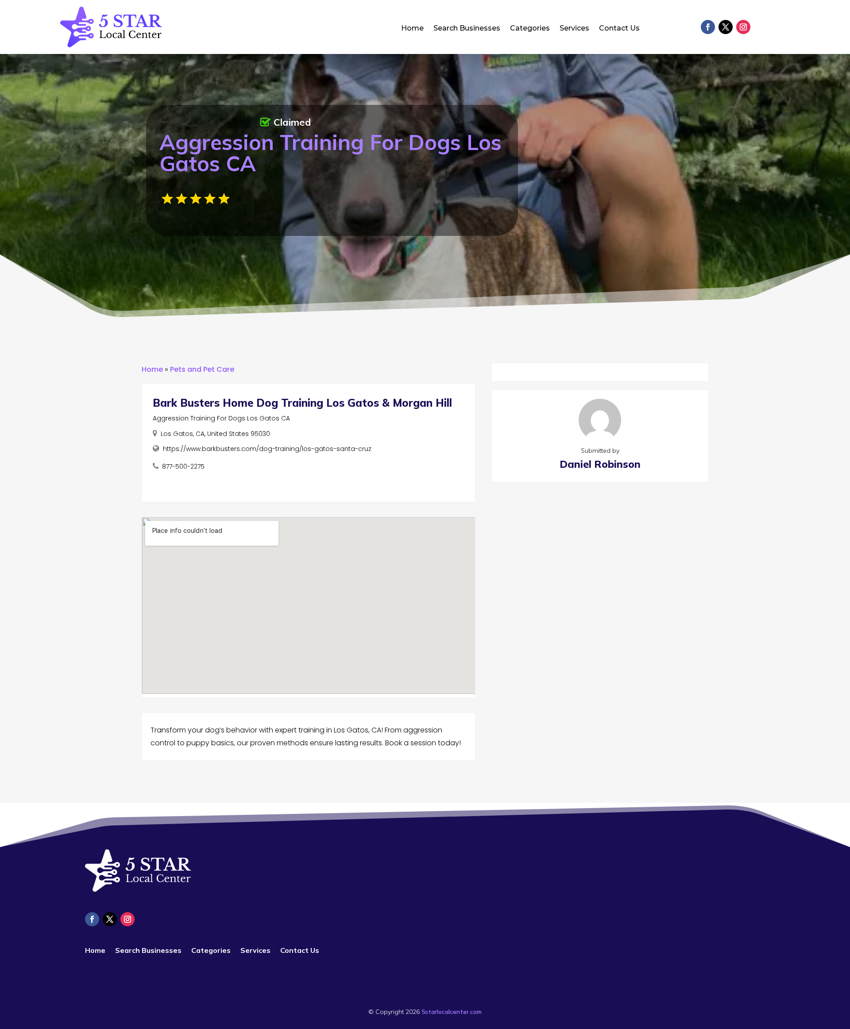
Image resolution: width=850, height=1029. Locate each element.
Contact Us (619, 28)
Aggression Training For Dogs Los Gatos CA (221, 418)
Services (574, 28)
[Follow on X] (726, 27)
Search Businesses (466, 28)
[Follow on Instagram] (743, 27)
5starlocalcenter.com (451, 1012)
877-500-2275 (183, 466)
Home (412, 28)
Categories (530, 28)
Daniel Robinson (600, 464)
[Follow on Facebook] (708, 27)
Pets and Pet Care (202, 369)
